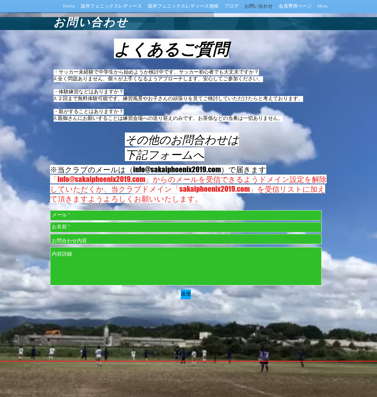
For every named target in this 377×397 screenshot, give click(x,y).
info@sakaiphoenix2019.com (177, 169)
